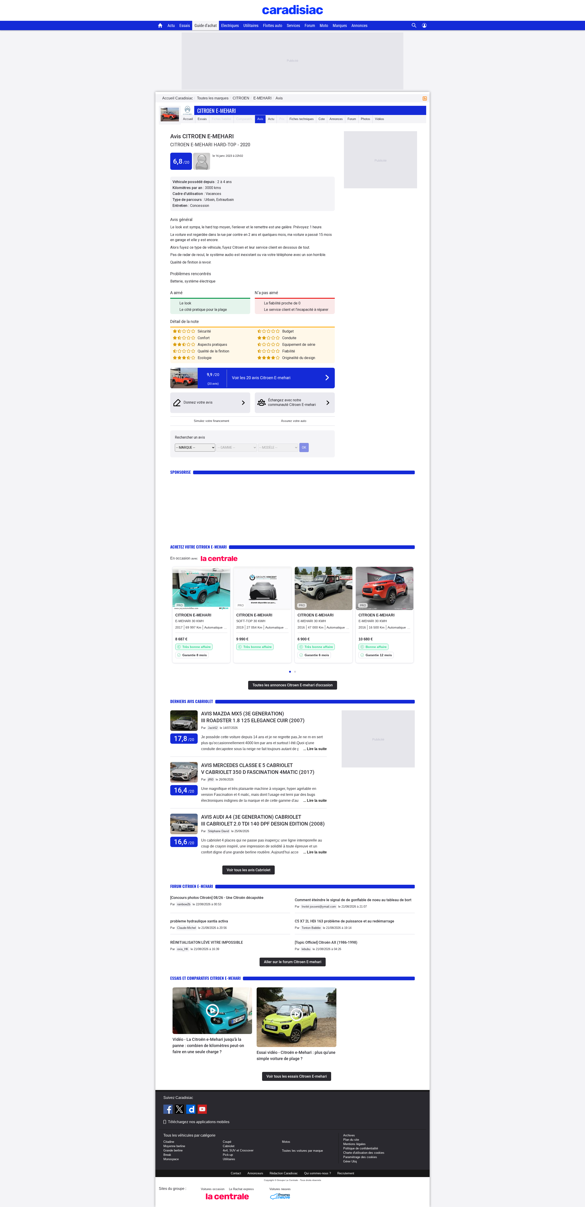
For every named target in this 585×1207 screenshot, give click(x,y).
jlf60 (210, 779)
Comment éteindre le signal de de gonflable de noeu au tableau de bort (353, 900)
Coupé (227, 1141)
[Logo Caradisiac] (292, 18)
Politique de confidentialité (360, 1148)
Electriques (230, 25)
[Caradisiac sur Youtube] (202, 1110)
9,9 (213, 374)
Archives (349, 1135)
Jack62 (213, 728)
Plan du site (351, 1139)
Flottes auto (272, 25)
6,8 (181, 161)
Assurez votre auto (293, 421)
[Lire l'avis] (184, 731)
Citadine (168, 1141)
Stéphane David (218, 831)
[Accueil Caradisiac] (160, 25)
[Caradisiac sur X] (180, 1110)
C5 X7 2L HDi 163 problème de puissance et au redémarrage (344, 921)
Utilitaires (250, 25)
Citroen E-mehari (216, 110)
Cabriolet (228, 1146)
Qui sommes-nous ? (317, 1173)
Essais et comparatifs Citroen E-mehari (205, 978)
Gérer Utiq (350, 1161)
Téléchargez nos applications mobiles (198, 1122)
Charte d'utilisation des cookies (363, 1152)
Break (167, 1154)
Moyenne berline (174, 1146)
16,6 (184, 842)
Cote (322, 119)
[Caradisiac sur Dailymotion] (191, 1110)
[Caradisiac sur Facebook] (168, 1110)
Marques (340, 25)
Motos (286, 1141)
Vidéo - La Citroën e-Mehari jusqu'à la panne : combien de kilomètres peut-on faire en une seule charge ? (208, 1045)
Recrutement (345, 1173)
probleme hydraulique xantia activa (199, 921)
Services (293, 25)
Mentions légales (354, 1144)
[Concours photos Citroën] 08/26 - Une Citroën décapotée (216, 897)
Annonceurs (255, 1173)
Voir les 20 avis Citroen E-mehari (261, 377)
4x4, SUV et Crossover (238, 1150)
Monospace (171, 1159)
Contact (236, 1173)
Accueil (188, 119)
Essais (184, 25)
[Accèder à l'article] (212, 1010)
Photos (365, 119)
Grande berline (173, 1150)
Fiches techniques (302, 119)
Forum (310, 25)
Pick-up (228, 1154)
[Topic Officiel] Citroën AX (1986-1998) (326, 942)
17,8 (184, 739)
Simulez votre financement (211, 421)
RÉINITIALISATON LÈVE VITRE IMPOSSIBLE (206, 942)
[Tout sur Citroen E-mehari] (170, 120)
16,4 (184, 790)
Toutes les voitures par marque (302, 1150)
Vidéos (379, 119)
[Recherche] (414, 25)
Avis (260, 119)
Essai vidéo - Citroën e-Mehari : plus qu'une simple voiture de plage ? (296, 1055)
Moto (324, 25)
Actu (171, 25)
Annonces (359, 25)
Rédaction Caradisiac (284, 1173)
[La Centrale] (227, 1200)
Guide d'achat (205, 25)
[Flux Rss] (426, 98)
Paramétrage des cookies (360, 1157)
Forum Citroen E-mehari (191, 886)
